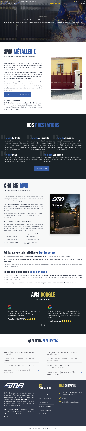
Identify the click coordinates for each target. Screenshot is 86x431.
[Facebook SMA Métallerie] (4, 416)
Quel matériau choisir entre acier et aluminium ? (17, 371)
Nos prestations (54, 3)
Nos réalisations (69, 3)
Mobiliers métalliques (45, 410)
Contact (82, 3)
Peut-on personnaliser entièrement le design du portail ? (61, 373)
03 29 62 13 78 (66, 398)
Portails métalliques (44, 402)
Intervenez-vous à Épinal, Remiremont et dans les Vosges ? (62, 353)
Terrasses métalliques (45, 406)
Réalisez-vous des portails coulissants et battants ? (19, 360)
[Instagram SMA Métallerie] (7, 416)
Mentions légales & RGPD (49, 428)
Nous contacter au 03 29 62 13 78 (18, 95)
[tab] (21, 353)
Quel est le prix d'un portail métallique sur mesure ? (19, 353)
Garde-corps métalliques (46, 399)
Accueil (42, 3)
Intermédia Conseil (35, 428)
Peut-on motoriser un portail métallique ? (19, 365)
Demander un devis (41, 168)
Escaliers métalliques (45, 395)
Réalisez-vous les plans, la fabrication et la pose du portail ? (63, 360)
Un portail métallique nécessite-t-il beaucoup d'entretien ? (59, 366)
